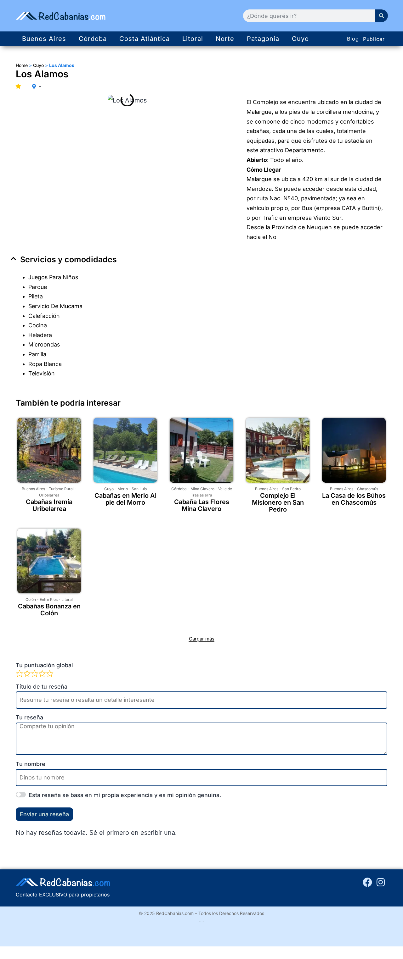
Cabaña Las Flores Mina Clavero (201, 505)
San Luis (139, 488)
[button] (201, 259)
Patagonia (263, 38)
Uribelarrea (49, 495)
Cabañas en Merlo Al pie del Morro (125, 499)
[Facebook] (367, 882)
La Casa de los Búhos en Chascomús (354, 499)
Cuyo (300, 38)
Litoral (192, 38)
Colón (31, 599)
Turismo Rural (61, 488)
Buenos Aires (44, 38)
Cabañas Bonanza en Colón (49, 609)
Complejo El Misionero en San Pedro (278, 502)
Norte (225, 38)
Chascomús (367, 488)
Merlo (122, 488)
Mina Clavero (202, 488)
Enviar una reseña (44, 814)
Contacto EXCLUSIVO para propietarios (63, 894)
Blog (353, 39)
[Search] (381, 15)
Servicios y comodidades (68, 259)
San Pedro (291, 488)
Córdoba (93, 38)
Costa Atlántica (144, 38)
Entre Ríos (49, 599)
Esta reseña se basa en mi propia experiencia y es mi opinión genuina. (125, 795)
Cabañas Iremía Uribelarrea (49, 505)
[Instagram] (380, 882)
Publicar (374, 39)
